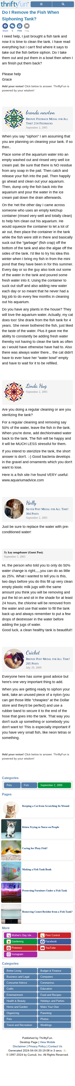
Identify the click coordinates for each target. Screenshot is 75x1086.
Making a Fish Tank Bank (36, 869)
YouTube (50, 947)
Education (46, 988)
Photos (44, 1019)
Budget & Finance (50, 970)
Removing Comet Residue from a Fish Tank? (47, 911)
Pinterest (16, 947)
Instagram (17, 954)
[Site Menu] (41, 4)
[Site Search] (63, 4)
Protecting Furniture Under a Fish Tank (44, 890)
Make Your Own (49, 1006)
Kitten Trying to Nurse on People (40, 827)
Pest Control (50, 935)
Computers (46, 976)
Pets (9, 785)
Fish (26, 785)
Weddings (46, 1025)
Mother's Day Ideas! (21, 935)
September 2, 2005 (51, 785)
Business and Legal (18, 976)
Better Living (14, 970)
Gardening (15, 942)
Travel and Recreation (19, 1025)
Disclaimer (19, 1046)
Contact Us (55, 1046)
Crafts (10, 988)
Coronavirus (47, 982)
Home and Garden (17, 1006)
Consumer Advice (17, 982)
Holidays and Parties (52, 1000)
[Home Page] (15, 2)
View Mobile (47, 1042)
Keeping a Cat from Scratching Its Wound (45, 805)
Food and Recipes (50, 994)
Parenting (45, 1013)
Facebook (51, 941)
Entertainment (15, 994)
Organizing (13, 1013)
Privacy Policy (37, 1046)
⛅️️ (65, 1050)
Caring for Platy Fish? (35, 848)
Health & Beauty (16, 1000)
